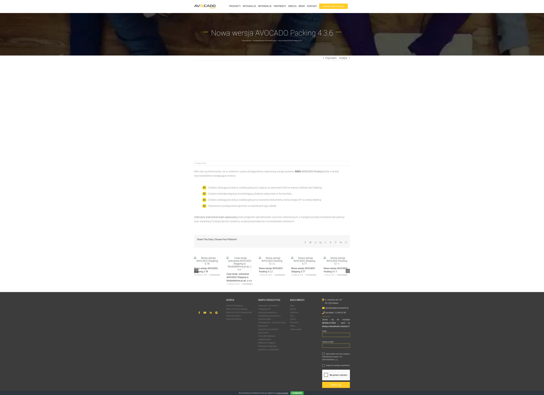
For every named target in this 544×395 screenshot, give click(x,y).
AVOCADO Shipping (234, 305)
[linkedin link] (210, 312)
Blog (292, 305)
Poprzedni (331, 58)
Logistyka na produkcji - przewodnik (268, 331)
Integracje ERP (264, 309)
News (292, 326)
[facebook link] (199, 312)
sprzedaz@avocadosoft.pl (336, 308)
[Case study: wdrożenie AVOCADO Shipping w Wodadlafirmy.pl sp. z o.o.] (240, 258)
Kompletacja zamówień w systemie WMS (269, 317)
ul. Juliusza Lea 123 (333, 300)
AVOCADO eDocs (233, 316)
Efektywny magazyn (267, 343)
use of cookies (282, 393)
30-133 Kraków (331, 303)
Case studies (295, 329)
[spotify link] (216, 312)
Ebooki (293, 309)
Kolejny (343, 58)
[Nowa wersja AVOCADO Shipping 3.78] (207, 258)
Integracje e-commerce (268, 305)
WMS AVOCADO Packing (236, 309)
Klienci (293, 319)
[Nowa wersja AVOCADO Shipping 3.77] (304, 258)
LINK (336, 360)
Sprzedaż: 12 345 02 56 (335, 312)
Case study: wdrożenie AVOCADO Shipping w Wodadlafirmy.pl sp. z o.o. (239, 277)
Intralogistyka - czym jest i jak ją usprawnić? (272, 324)
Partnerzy (294, 322)
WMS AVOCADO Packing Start (239, 312)
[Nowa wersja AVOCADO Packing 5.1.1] (337, 258)
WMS (298, 171)
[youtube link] (205, 312)
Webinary (294, 312)
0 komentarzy (215, 275)
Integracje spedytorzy (267, 312)
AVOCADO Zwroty (234, 319)
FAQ (292, 316)
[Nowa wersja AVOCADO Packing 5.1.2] (272, 258)
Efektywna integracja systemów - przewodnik (268, 348)
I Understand (297, 393)
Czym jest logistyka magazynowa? (266, 337)
